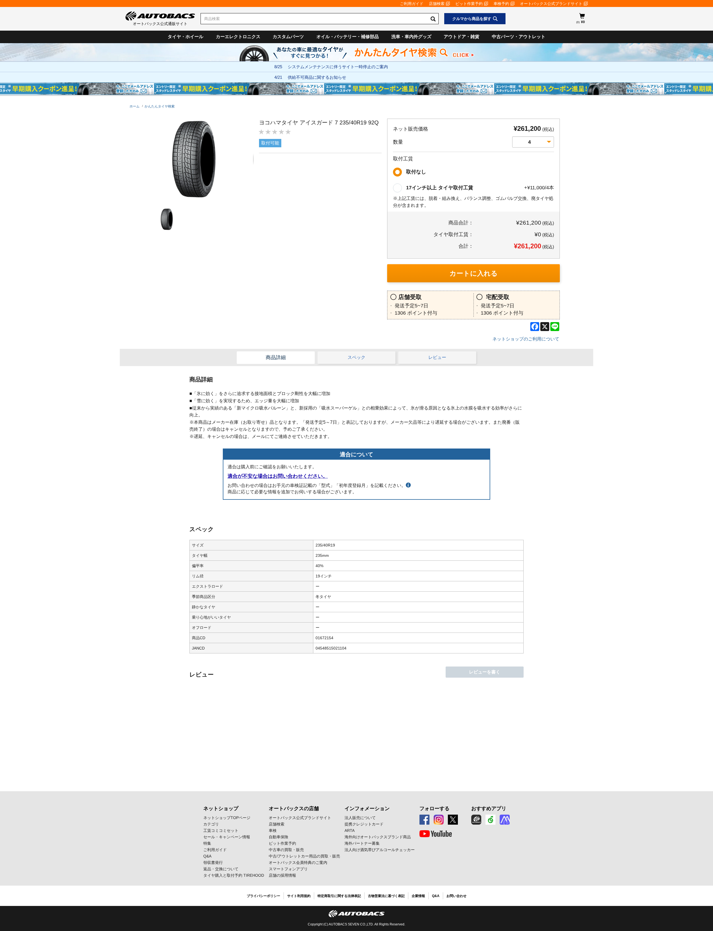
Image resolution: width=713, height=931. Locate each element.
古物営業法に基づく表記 (386, 896)
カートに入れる (474, 273)
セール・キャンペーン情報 (226, 837)
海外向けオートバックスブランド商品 (378, 837)
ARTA (350, 830)
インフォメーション (367, 808)
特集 (207, 843)
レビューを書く (484, 672)
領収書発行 (213, 862)
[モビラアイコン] (505, 820)
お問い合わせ (456, 896)
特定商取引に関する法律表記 (339, 896)
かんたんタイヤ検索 (160, 106)
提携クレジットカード (364, 824)
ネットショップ (220, 808)
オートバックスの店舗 (294, 808)
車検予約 (501, 3)
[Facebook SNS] (424, 820)
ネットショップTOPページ (226, 817)
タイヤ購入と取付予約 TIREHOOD (233, 875)
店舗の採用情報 (282, 875)
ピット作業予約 (469, 3)
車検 (273, 830)
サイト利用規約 (299, 896)
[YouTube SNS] (435, 834)
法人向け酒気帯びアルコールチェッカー (380, 849)
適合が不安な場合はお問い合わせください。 (278, 476)
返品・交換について (220, 869)
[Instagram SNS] (439, 820)
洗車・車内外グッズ (411, 36)
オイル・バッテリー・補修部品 (347, 36)
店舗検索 (437, 3)
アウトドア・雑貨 (461, 36)
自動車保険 (278, 837)
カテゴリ (211, 824)
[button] (165, 219)
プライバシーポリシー (263, 896)
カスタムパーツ (288, 36)
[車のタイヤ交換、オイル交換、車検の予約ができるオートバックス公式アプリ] (476, 820)
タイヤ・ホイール (185, 36)
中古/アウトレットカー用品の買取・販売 (304, 856)
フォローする (434, 808)
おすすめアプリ (488, 808)
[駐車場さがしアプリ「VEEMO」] (490, 820)
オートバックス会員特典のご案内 (298, 862)
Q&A (207, 856)
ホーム (135, 106)
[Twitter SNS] (453, 820)
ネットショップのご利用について (525, 339)
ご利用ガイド (411, 3)
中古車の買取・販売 (286, 849)
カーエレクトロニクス (238, 36)
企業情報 (418, 896)
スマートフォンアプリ (288, 869)
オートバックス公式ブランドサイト (551, 3)
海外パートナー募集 (362, 843)
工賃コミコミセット (220, 830)
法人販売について (360, 817)
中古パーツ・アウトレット (518, 36)
